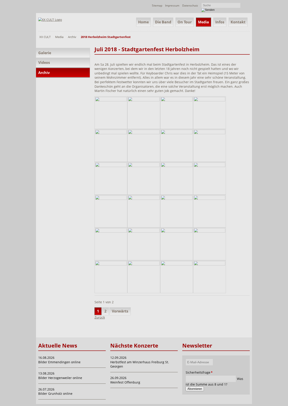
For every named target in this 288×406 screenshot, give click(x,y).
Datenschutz (190, 5)
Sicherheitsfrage (192, 372)
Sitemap (157, 5)
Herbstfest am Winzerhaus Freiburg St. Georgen (139, 364)
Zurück (99, 317)
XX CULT (45, 37)
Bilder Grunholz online (55, 393)
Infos (219, 22)
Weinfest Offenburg (125, 382)
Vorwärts (120, 311)
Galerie (44, 52)
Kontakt (238, 22)
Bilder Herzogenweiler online (60, 378)
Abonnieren (194, 388)
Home (143, 22)
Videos (44, 62)
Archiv (72, 37)
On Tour (185, 22)
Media (203, 22)
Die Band (163, 22)
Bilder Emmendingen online (59, 362)
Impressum (172, 5)
